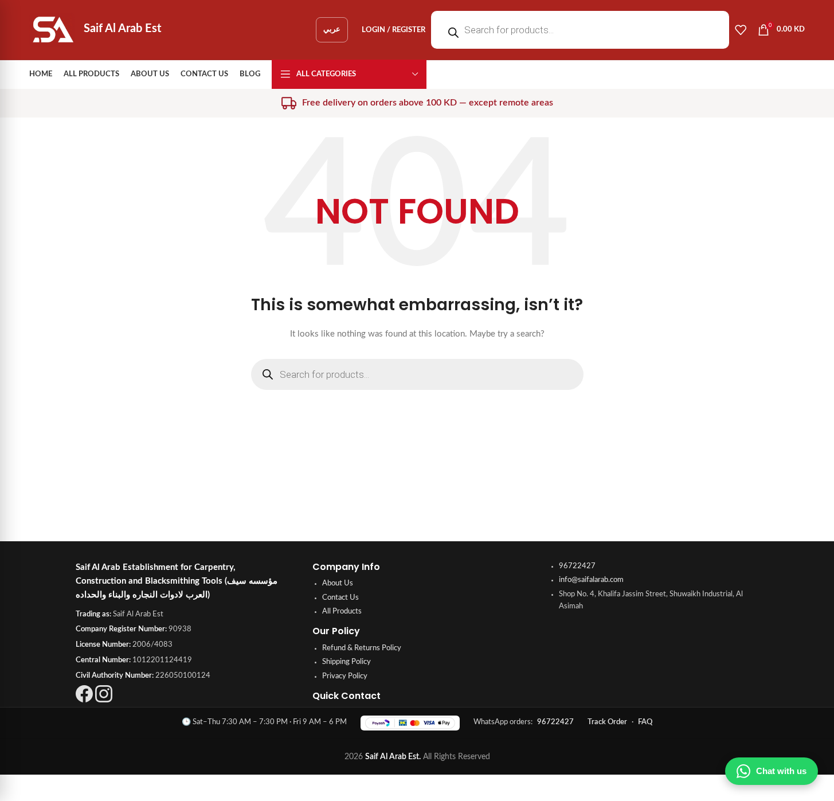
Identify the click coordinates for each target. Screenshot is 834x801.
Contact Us (340, 597)
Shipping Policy (346, 662)
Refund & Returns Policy (361, 648)
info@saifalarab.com (591, 580)
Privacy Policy (344, 676)
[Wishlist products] (740, 29)
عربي (331, 29)
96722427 (577, 566)
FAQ (645, 722)
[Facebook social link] (84, 700)
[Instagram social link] (103, 700)
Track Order (607, 722)
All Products (342, 611)
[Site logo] (52, 30)
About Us (337, 583)
